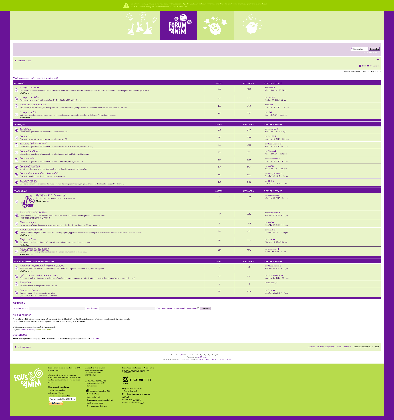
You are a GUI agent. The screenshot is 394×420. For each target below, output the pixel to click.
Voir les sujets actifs (50, 78)
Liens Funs (25, 282)
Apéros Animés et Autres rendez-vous (39, 275)
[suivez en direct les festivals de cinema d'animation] (215, 25)
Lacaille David (274, 275)
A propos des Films (30, 97)
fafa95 (270, 229)
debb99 (271, 136)
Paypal (61, 393)
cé (31, 93)
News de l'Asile (93, 393)
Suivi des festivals (93, 397)
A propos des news (29, 87)
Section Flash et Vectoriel (33, 143)
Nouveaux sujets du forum (97, 406)
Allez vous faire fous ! (58, 390)
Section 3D (25, 136)
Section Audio (27, 158)
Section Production (30, 166)
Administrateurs (27, 329)
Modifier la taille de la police (377, 59)
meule (270, 97)
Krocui (201, 359)
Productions (20, 191)
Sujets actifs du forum (95, 403)
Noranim (127, 372)
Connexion (375, 65)
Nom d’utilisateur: (20, 308)
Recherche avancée (372, 52)
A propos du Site (28, 112)
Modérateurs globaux (44, 329)
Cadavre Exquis (28, 222)
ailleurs (263, 3)
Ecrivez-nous (92, 385)
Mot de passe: (92, 308)
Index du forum (24, 60)
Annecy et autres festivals (33, 104)
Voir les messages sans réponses (26, 78)
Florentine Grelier (225, 359)
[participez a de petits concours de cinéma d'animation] (252, 25)
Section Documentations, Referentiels (39, 173)
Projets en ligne (28, 239)
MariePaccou (273, 195)
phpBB (181, 355)
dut (269, 104)
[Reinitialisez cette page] (178, 25)
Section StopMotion (30, 151)
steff (269, 166)
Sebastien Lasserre (210, 359)
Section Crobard (28, 180)
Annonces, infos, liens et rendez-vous (34, 261)
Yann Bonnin (273, 143)
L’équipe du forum (315, 346)
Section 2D (25, 128)
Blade (270, 87)
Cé (143, 402)
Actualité (19, 83)
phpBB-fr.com (202, 357)
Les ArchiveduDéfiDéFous (33, 212)
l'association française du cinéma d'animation (138, 368)
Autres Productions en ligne (34, 248)
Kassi (270, 239)
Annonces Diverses (30, 290)
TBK (270, 180)
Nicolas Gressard (130, 391)
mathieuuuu (273, 158)
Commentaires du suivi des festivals (100, 400)
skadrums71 (273, 212)
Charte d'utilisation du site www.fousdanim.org (95, 381)
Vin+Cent (94, 338)
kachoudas (272, 249)
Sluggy (271, 151)
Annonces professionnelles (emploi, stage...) (42, 265)
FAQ (364, 65)
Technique (19, 125)
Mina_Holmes (274, 173)
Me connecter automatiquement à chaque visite (177, 308)
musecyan (272, 128)
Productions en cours (31, 229)
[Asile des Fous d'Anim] (141, 25)
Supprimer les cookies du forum (338, 346)
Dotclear (138, 399)
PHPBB (127, 396)
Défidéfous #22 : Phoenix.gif (51, 195)
